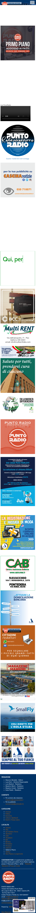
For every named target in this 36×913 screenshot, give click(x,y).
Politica (8, 814)
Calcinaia (8, 848)
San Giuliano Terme (12, 832)
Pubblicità (28, 864)
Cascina (8, 828)
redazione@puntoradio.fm (10, 899)
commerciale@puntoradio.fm (15, 804)
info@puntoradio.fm (12, 897)
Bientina (8, 842)
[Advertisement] (18, 14)
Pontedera (9, 844)
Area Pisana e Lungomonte (14, 854)
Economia (9, 816)
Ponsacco (9, 846)
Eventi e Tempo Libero (13, 820)
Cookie (18, 866)
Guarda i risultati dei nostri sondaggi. (17, 159)
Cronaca (8, 812)
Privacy (12, 866)
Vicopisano (9, 838)
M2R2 (11, 907)
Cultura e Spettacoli (12, 818)
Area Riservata (6, 912)
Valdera (8, 852)
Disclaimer (5, 866)
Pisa (7, 830)
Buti (7, 840)
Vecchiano (9, 834)
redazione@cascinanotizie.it (14, 800)
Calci (7, 836)
